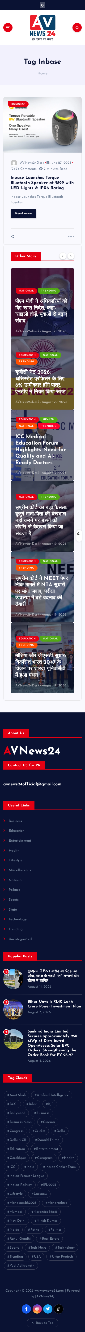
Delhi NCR (18, 1140)
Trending (48, 291)
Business (18, 104)
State (13, 910)
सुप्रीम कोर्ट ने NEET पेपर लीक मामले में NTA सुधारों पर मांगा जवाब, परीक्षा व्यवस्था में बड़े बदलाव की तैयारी (41, 591)
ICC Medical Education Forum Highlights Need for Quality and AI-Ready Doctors (40, 450)
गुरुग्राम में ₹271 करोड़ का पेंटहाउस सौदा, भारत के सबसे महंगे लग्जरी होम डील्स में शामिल (53, 976)
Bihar (33, 1104)
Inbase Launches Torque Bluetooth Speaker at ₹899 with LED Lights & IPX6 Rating (42, 183)
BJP (50, 1104)
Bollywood (17, 1113)
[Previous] (62, 256)
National (26, 291)
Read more (23, 213)
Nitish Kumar (47, 1221)
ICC (12, 1167)
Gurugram (45, 1158)
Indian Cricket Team (61, 1167)
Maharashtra (58, 1203)
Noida (14, 1230)
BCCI (14, 1104)
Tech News (38, 1248)
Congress (17, 1131)
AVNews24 (32, 751)
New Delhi (18, 1221)
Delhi (61, 1131)
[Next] (70, 256)
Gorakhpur (18, 1158)
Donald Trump (48, 1140)
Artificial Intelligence (52, 1095)
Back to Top (44, 1322)
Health (48, 419)
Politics (14, 890)
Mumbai (16, 1212)
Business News (21, 1122)
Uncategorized (20, 939)
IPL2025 (49, 1185)
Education (27, 355)
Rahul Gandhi (20, 1239)
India (30, 1167)
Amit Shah (18, 1095)
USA (37, 1257)
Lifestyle (15, 860)
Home (42, 73)
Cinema (49, 1122)
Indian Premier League (27, 1176)
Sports (14, 900)
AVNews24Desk (32, 163)
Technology (17, 919)
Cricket (40, 1131)
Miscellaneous (20, 870)
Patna (34, 1230)
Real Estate (51, 1239)
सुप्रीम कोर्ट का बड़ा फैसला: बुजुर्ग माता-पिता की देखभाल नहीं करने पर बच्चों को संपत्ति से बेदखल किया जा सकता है (41, 520)
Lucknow (40, 1194)
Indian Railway (21, 1185)
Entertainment (20, 841)
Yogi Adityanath (22, 1266)
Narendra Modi (45, 1212)
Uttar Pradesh (62, 1257)
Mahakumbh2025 (23, 1203)
